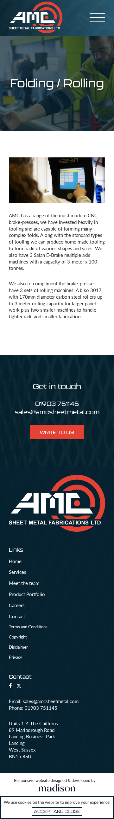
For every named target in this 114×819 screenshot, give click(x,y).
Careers (17, 605)
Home (15, 561)
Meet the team (24, 583)
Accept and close (57, 811)
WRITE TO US (57, 432)
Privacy (15, 657)
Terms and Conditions (28, 627)
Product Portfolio (27, 594)
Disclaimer (18, 647)
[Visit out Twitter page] (18, 685)
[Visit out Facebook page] (10, 685)
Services (17, 571)
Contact (17, 616)
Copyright (18, 637)
